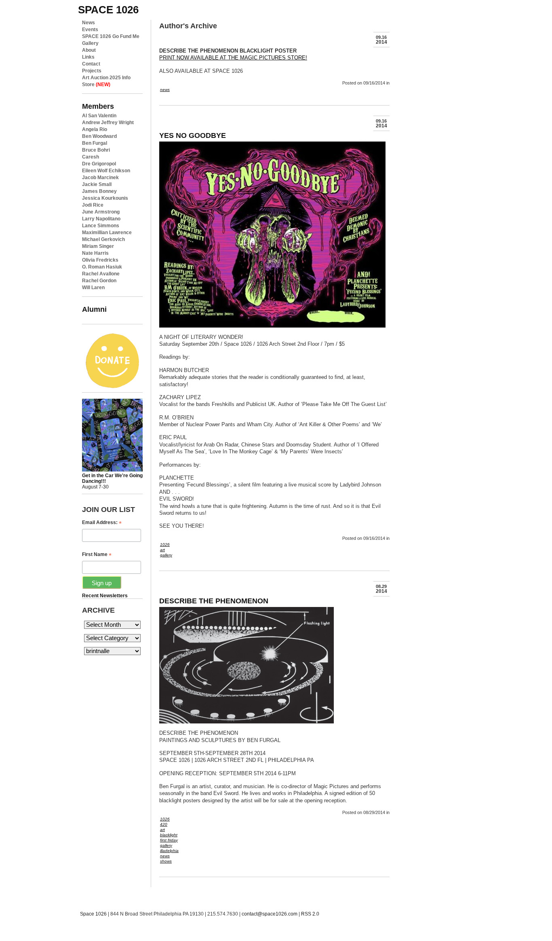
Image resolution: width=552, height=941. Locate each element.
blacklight (168, 835)
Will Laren (93, 287)
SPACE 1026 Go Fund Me (110, 36)
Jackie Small (97, 184)
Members (98, 106)
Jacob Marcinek (100, 177)
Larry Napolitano (101, 219)
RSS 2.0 (310, 913)
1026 (165, 544)
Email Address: (102, 522)
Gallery (90, 43)
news (165, 89)
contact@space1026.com (269, 913)
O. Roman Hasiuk (102, 267)
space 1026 (108, 9)
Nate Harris (95, 253)
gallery (166, 555)
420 (163, 824)
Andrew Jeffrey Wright (108, 122)
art (162, 550)
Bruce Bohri (96, 150)
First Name (97, 554)
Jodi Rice (92, 205)
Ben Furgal (94, 143)
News (88, 22)
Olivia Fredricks (100, 260)
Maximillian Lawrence (107, 232)
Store (96, 84)
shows (166, 861)
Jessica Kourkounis (105, 198)
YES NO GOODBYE (192, 135)
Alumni (94, 309)
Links (88, 57)
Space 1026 (93, 913)
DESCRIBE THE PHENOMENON (213, 600)
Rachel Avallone (101, 274)
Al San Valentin (99, 115)
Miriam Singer (98, 246)
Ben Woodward (99, 136)
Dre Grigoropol (99, 164)
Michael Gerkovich (103, 239)
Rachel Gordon (99, 280)
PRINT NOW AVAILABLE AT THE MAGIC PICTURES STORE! (233, 58)
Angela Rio (94, 129)
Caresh (90, 157)
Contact (91, 64)
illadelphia (169, 850)
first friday (169, 840)
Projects (91, 71)
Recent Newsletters (105, 595)
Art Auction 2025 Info (106, 77)
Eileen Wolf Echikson (106, 170)
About (89, 50)
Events (90, 29)
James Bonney (99, 191)
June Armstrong (101, 212)
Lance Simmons (100, 225)
